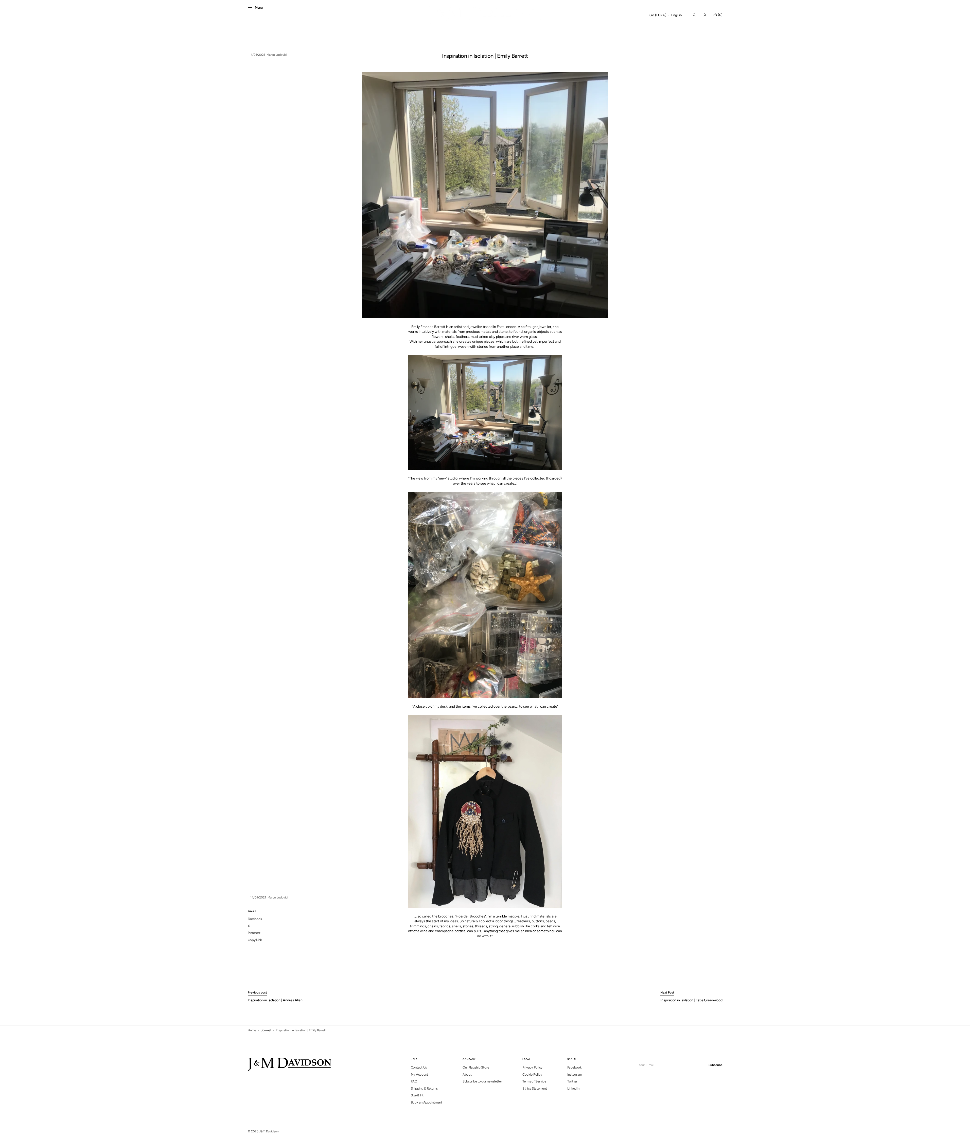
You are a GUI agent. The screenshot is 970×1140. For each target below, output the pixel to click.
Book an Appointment (426, 1102)
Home (252, 1030)
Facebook (574, 1067)
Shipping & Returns (424, 1088)
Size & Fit (417, 1095)
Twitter (572, 1081)
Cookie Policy (532, 1074)
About (467, 1074)
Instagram (574, 1074)
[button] (656, 15)
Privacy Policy (532, 1067)
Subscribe (715, 1065)
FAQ (414, 1081)
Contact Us (419, 1067)
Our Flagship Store (476, 1067)
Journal (266, 1030)
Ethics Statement (534, 1088)
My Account (419, 1074)
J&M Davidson (269, 1131)
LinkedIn (573, 1088)
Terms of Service (534, 1081)
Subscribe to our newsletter (482, 1081)
